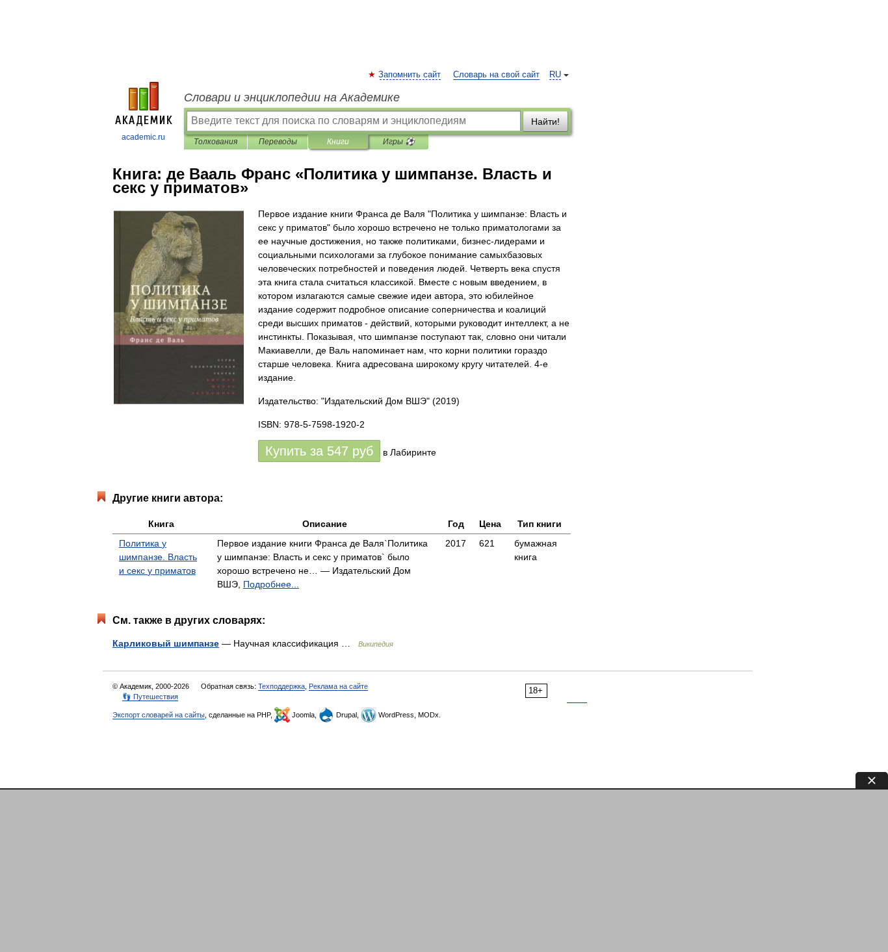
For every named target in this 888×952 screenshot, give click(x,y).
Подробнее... (271, 584)
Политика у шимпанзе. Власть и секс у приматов (158, 557)
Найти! (545, 121)
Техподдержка (281, 686)
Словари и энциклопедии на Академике (292, 97)
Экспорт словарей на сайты (158, 715)
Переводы (278, 141)
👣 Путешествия (150, 697)
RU (555, 74)
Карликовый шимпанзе (165, 643)
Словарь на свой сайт (496, 74)
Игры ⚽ (399, 141)
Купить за (319, 451)
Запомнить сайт (410, 74)
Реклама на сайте (338, 686)
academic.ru (143, 137)
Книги (338, 141)
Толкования (215, 141)
